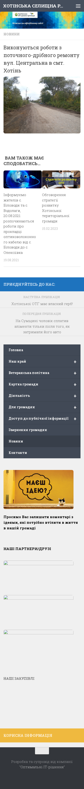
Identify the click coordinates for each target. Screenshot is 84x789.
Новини (12, 34)
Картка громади (43, 384)
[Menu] (78, 6)
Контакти (18, 452)
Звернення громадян (28, 430)
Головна (16, 350)
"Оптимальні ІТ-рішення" (42, 767)
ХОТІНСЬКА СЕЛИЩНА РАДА (33, 6)
